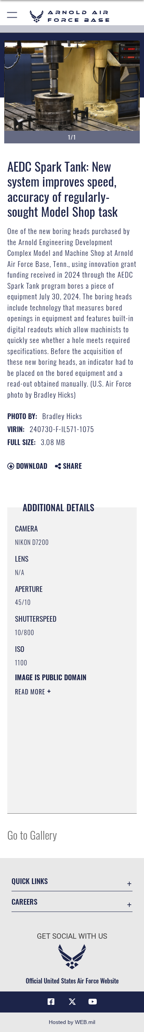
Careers (24, 901)
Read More (31, 691)
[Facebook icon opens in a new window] (51, 1002)
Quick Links (30, 880)
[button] (12, 16)
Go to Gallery (32, 834)
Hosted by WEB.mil (72, 1022)
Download (30, 466)
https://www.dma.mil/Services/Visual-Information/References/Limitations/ (61, 788)
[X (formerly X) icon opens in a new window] (72, 1002)
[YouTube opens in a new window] (93, 1002)
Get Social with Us (72, 936)
